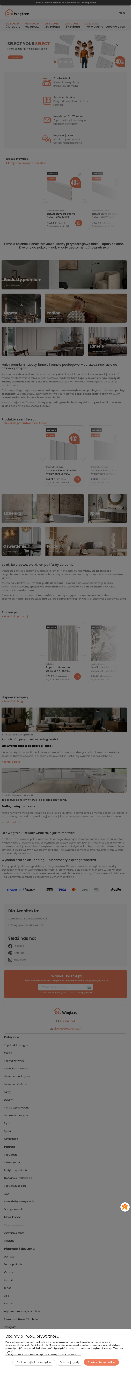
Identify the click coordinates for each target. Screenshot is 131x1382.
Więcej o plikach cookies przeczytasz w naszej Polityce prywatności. (43, 1354)
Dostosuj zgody (69, 1362)
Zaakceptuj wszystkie (101, 1362)
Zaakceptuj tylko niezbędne (34, 1362)
